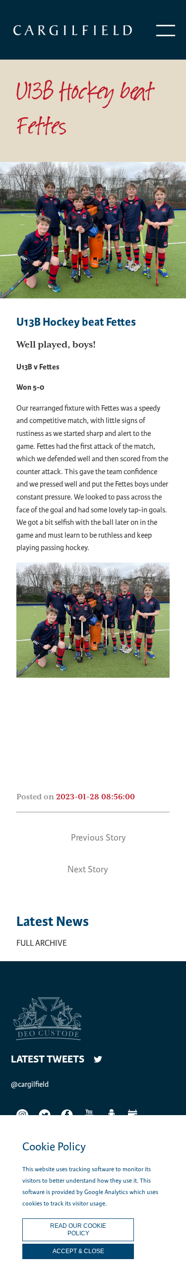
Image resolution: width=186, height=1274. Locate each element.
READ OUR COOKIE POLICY (78, 1229)
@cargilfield (30, 1084)
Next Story (87, 869)
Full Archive (41, 943)
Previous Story (98, 837)
